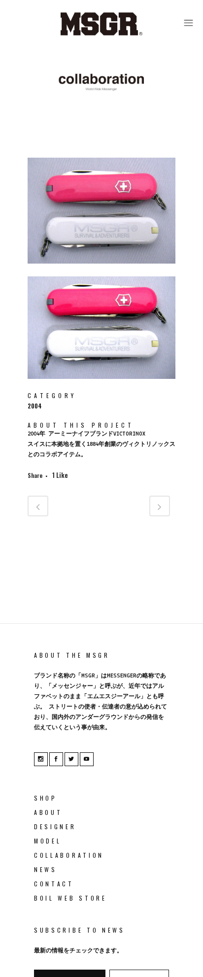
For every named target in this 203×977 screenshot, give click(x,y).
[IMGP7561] (101, 385)
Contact (54, 883)
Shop (45, 798)
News (45, 869)
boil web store (70, 898)
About (48, 812)
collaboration (69, 855)
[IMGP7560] (101, 270)
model (48, 841)
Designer (55, 826)
